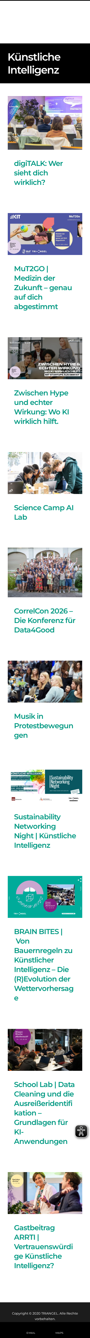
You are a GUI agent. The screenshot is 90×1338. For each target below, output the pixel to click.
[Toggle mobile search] (69, 23)
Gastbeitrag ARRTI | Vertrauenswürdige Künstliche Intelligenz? (43, 1246)
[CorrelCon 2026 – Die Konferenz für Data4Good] (45, 572)
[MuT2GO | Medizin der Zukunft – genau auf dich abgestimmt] (45, 234)
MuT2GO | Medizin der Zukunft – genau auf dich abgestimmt (43, 287)
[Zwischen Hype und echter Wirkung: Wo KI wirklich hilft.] (45, 358)
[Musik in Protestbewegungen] (45, 682)
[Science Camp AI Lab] (45, 473)
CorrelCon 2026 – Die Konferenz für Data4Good (44, 620)
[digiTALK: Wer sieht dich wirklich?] (45, 123)
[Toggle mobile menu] (79, 23)
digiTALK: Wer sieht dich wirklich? (38, 173)
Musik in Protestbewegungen (43, 725)
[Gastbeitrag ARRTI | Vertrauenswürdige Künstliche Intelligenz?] (45, 1193)
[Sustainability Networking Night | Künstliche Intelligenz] (45, 784)
